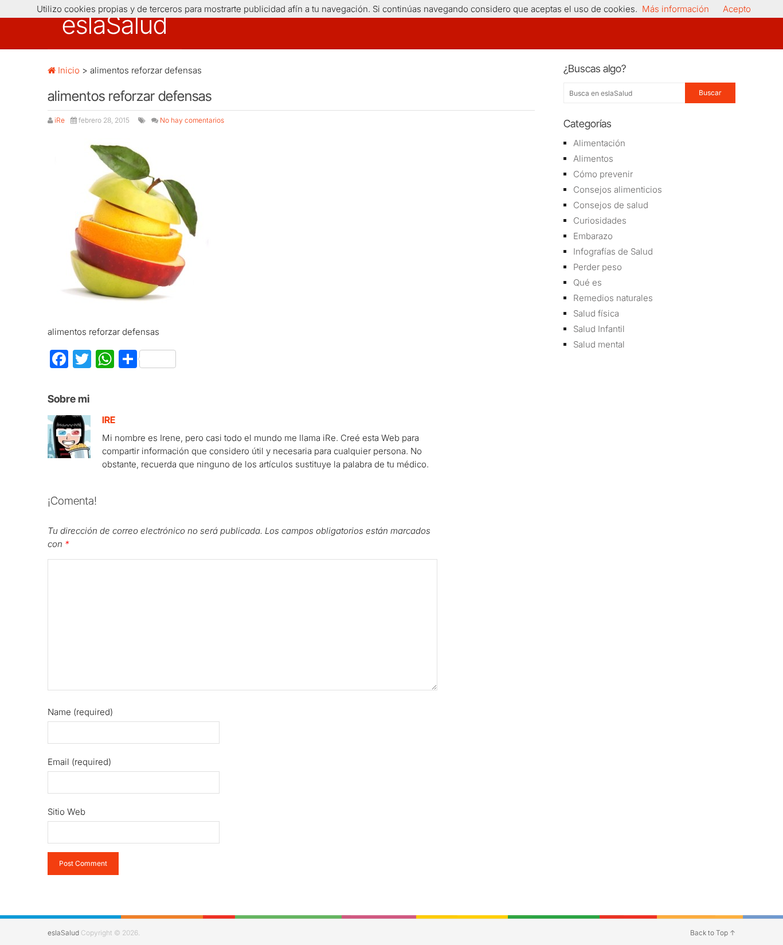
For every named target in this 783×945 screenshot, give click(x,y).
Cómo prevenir (603, 174)
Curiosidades (600, 220)
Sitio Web (66, 811)
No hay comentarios (192, 120)
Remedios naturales (613, 297)
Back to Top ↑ (712, 932)
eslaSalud (114, 24)
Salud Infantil (599, 328)
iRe (59, 120)
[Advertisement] (649, 542)
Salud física (596, 313)
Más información (675, 8)
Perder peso (597, 266)
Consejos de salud (610, 205)
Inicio (68, 70)
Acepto (737, 8)
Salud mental (599, 344)
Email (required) (79, 761)
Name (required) (80, 711)
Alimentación (599, 143)
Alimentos (593, 158)
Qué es (587, 282)
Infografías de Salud (613, 251)
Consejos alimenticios (617, 189)
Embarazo (593, 236)
